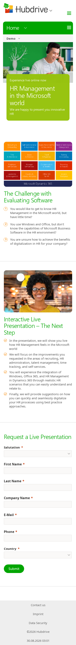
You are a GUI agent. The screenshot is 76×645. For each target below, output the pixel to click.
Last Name (12, 481)
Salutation (12, 447)
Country (10, 549)
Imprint (38, 614)
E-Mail (9, 515)
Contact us (38, 605)
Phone (9, 531)
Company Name (17, 498)
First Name (13, 464)
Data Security (38, 623)
